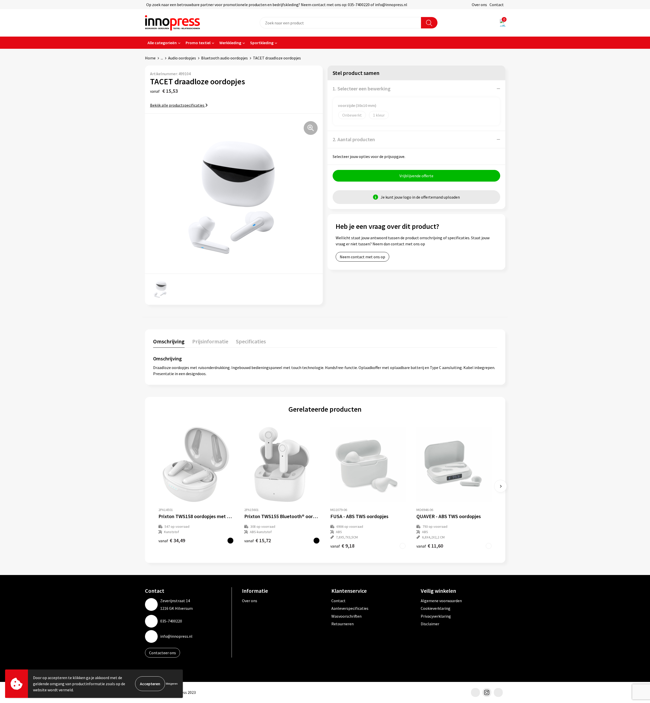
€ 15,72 (257, 540)
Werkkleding (230, 42)
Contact (497, 4)
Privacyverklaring (436, 616)
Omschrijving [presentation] (169, 341)
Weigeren (172, 683)
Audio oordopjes (182, 57)
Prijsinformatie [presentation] (210, 341)
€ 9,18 (342, 545)
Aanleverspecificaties (349, 608)
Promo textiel (198, 42)
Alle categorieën (162, 42)
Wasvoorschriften (346, 616)
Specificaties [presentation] (251, 341)
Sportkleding (261, 42)
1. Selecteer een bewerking (362, 88)
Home (150, 57)
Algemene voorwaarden (441, 600)
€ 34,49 (171, 540)
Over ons (479, 4)
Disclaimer (430, 623)
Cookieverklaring (435, 608)
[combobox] (340, 22)
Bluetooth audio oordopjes (224, 57)
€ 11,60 (429, 545)
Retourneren (342, 623)
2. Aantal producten (354, 139)
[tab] (169, 342)
